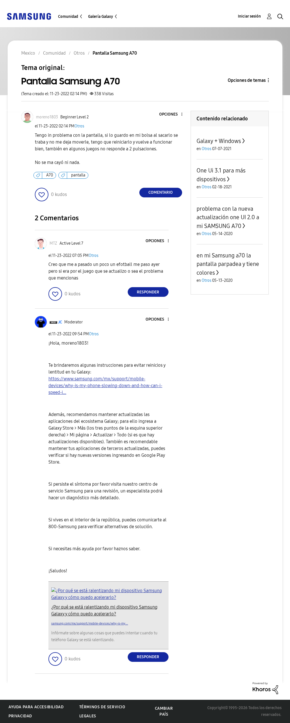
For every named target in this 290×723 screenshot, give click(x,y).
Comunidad (68, 16)
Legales (87, 716)
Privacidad (20, 716)
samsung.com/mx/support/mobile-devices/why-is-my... (89, 623)
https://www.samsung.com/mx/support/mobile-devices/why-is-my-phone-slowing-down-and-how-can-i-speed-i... (105, 385)
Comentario (160, 192)
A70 (49, 175)
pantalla (78, 175)
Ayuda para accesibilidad (35, 707)
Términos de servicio (102, 707)
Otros (79, 126)
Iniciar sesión (249, 16)
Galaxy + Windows (219, 141)
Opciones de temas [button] (247, 80)
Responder (148, 292)
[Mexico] (29, 16)
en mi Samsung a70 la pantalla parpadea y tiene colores (228, 264)
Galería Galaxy (100, 16)
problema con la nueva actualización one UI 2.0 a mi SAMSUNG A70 (228, 217)
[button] (172, 114)
